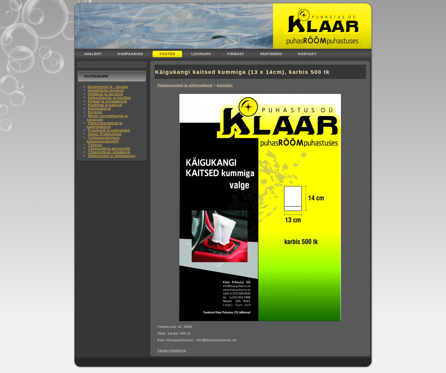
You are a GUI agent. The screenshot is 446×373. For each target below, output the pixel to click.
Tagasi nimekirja (171, 350)
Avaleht (93, 54)
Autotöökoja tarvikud (106, 90)
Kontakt (307, 54)
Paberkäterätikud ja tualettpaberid (104, 124)
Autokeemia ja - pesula (108, 86)
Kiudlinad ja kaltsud (105, 105)
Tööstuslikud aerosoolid (109, 148)
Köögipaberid (99, 108)
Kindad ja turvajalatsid (107, 101)
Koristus (95, 112)
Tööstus (95, 145)
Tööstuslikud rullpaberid (109, 152)
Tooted (167, 54)
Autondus (225, 85)
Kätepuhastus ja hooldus (109, 97)
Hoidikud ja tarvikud (105, 94)
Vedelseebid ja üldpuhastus (112, 155)
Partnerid (271, 54)
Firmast (235, 54)
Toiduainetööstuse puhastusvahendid (103, 139)
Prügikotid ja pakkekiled (109, 130)
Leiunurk (201, 54)
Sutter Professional (105, 134)
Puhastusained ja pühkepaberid (184, 85)
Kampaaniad (130, 54)
